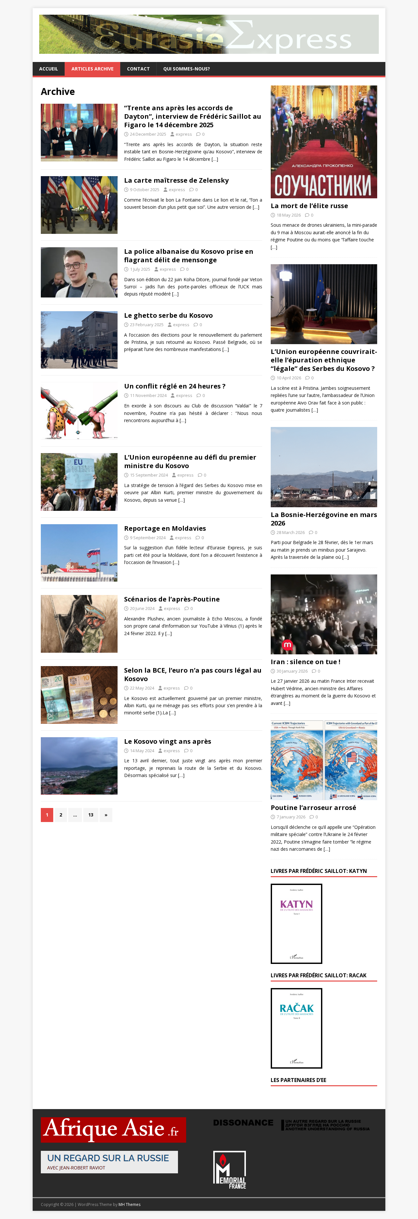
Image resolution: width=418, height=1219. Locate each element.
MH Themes (129, 1204)
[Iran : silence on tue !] (324, 650)
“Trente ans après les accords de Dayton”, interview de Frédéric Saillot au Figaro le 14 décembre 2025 (192, 116)
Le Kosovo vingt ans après (167, 741)
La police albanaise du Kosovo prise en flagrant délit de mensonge (188, 255)
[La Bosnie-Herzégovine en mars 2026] (324, 503)
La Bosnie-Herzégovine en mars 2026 (324, 518)
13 (90, 815)
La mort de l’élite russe (309, 205)
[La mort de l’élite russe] (324, 194)
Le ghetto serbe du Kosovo (168, 315)
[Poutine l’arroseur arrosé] (324, 796)
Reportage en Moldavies (165, 528)
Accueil (48, 69)
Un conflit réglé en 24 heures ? (175, 386)
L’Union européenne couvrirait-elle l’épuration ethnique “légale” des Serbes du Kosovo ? (324, 360)
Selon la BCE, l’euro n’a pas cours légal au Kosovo (193, 674)
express (184, 134)
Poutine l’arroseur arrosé (313, 807)
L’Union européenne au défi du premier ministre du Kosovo (190, 461)
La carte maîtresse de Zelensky (176, 180)
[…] (215, 159)
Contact (138, 69)
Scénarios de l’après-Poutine (172, 599)
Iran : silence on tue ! (305, 661)
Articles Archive (93, 69)
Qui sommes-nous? (186, 69)
